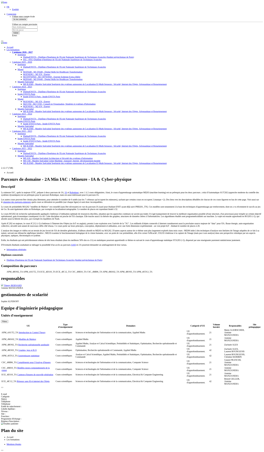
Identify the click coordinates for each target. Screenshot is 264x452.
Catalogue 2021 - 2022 (22, 148)
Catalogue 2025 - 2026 (22, 62)
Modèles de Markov (27, 339)
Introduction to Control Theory (32, 332)
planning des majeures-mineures (17, 202)
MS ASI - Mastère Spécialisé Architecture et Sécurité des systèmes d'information (58, 158)
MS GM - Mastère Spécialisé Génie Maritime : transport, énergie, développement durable (61, 161)
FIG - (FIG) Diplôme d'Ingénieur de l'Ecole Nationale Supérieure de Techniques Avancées (62, 59)
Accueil (10, 47)
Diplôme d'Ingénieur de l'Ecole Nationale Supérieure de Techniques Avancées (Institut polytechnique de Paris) (54, 260)
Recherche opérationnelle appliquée (33, 345)
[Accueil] (4, 2)
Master (21, 69)
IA (66, 192)
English (15, 9)
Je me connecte (19, 19)
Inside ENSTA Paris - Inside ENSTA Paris (41, 96)
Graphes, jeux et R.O (27, 350)
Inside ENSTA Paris (26, 94)
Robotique (74, 192)
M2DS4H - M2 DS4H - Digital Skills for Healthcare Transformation (52, 79)
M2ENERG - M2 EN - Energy (36, 106)
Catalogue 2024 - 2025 (22, 87)
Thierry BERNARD (13, 285)
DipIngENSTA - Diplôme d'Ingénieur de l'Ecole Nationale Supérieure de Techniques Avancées (64, 67)
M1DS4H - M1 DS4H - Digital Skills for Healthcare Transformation (52, 72)
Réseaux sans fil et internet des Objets (33, 381)
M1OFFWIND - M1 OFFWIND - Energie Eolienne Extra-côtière (51, 77)
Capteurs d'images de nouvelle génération (35, 374)
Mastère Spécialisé (26, 82)
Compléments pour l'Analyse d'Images (34, 362)
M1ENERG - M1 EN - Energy (36, 74)
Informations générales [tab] (16, 249)
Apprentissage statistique (28, 355)
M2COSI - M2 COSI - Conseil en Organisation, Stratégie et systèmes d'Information (59, 104)
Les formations (13, 50)
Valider (16, 33)
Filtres (4, 321)
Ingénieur (22, 54)
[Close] (2, 387)
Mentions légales (14, 444)
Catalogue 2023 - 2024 (22, 114)
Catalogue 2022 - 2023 (22, 131)
